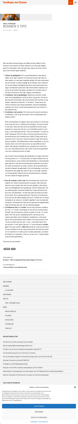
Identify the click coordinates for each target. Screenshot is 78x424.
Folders (8, 316)
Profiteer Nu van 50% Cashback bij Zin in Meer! (18, 342)
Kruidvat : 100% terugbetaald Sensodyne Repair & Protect (22, 259)
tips (13, 249)
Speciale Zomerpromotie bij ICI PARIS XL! (16, 360)
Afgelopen (9, 320)
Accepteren (39, 406)
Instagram (7, 282)
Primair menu (75, 2)
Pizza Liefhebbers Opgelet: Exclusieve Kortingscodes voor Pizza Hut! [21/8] (27, 356)
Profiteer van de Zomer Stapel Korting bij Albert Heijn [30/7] (22, 349)
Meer (5, 307)
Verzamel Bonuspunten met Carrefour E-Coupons (19, 353)
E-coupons (9, 290)
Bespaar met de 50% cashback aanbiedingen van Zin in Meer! (23, 367)
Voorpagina (12, 23)
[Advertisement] (26, 48)
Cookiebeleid (33, 421)
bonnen (7, 249)
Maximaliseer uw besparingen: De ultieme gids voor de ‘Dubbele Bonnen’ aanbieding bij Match (33, 371)
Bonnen (6, 286)
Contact (8, 328)
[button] (75, 387)
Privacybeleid (10, 311)
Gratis (5, 299)
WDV (16, 30)
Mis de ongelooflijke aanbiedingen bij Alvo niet (17, 345)
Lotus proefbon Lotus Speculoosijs (15, 266)
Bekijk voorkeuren (39, 417)
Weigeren (39, 412)
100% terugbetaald (12, 303)
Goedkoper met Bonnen (15, 2)
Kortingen (7, 294)
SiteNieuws (9, 324)
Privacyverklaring (43, 421)
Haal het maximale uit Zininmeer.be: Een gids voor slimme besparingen (26, 375)
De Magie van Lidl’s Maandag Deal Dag (15, 364)
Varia (5, 23)
